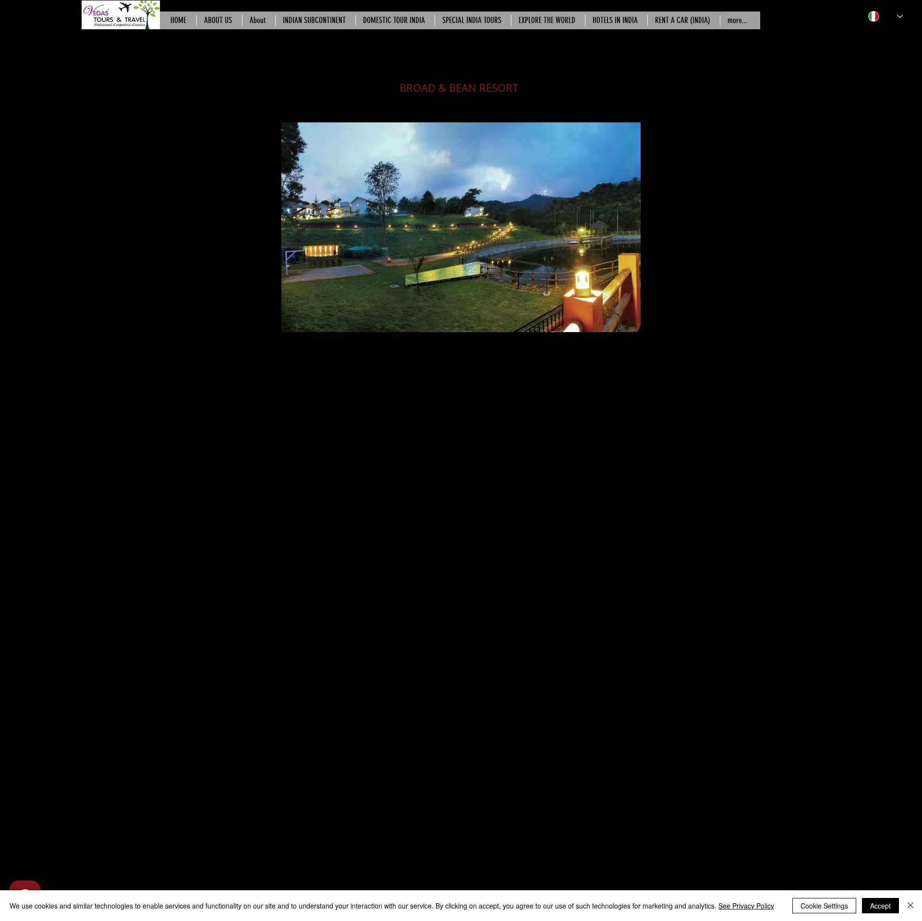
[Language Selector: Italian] (885, 16)
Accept (880, 905)
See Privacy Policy (746, 905)
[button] (461, 227)
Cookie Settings (824, 905)
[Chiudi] (910, 905)
